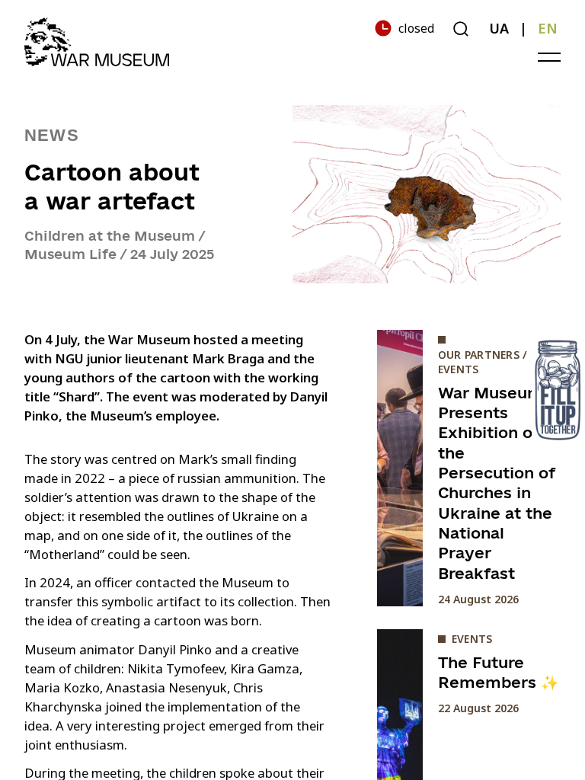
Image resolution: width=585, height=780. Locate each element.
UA (499, 28)
